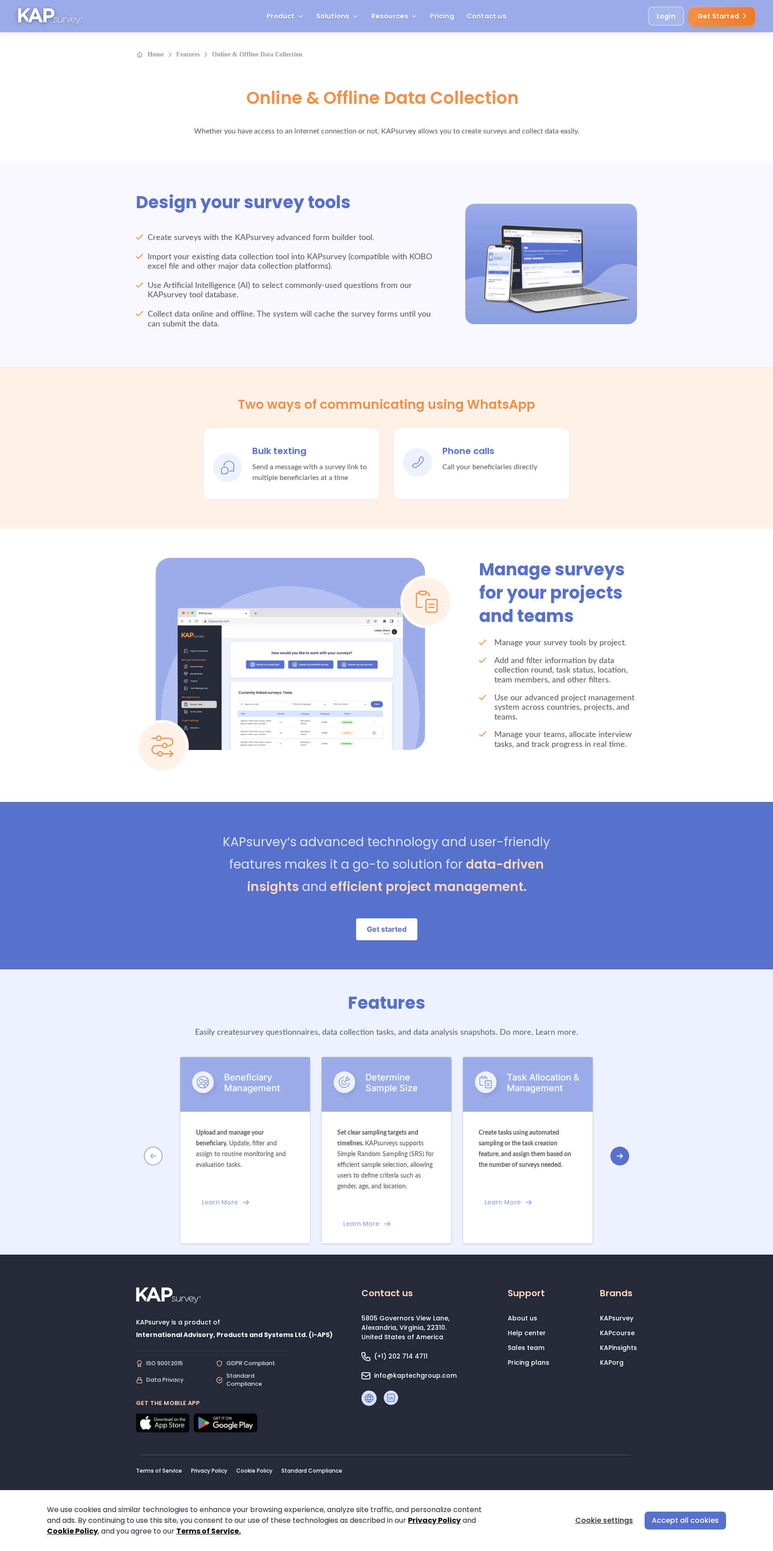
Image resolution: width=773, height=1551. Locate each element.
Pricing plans (528, 1362)
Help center (527, 1332)
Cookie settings (604, 1520)
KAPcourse (617, 1332)
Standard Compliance (311, 1470)
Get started (387, 929)
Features (188, 54)
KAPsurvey (616, 1318)
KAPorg (612, 1362)
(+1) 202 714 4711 (401, 1356)
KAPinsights (618, 1347)
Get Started (718, 16)
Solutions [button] (333, 16)
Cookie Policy (254, 1470)
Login (666, 16)
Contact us (486, 16)
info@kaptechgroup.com (415, 1375)
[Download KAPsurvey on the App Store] (162, 1423)
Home (156, 54)
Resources (390, 16)
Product (280, 16)
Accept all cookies (685, 1520)
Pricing (442, 16)
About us (522, 1318)
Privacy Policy (209, 1470)
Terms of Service (159, 1470)
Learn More (220, 1202)
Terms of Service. (208, 1531)
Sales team (526, 1347)
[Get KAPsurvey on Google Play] (225, 1423)
